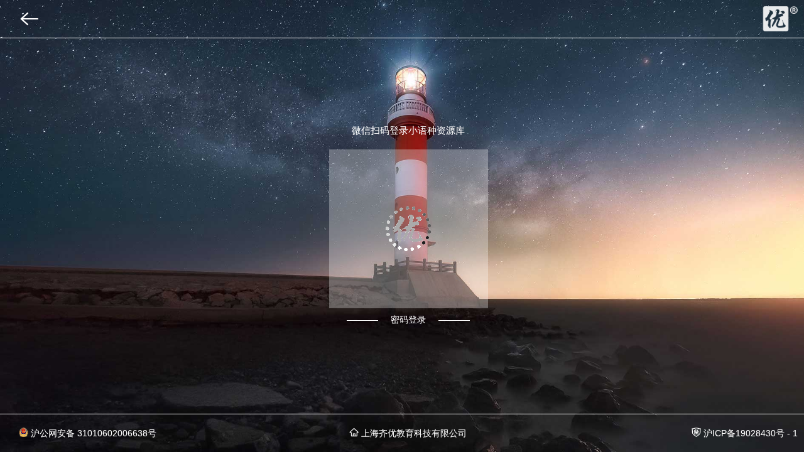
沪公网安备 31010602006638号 (92, 433)
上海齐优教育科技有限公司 (413, 433)
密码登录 (408, 320)
